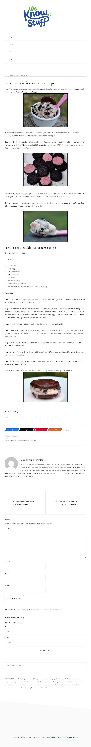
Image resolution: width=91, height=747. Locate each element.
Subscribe (45, 651)
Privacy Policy (45, 688)
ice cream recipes (23, 440)
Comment (9, 528)
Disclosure (73, 737)
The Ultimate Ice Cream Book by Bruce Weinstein (41, 371)
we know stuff (46, 17)
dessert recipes (11, 440)
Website (7, 585)
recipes (33, 440)
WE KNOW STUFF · (49, 737)
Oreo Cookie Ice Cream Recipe (30, 83)
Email (7, 573)
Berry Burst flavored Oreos (31, 197)
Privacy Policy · (63, 737)
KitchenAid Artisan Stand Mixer (36, 299)
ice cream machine (62, 343)
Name (7, 562)
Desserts (24, 75)
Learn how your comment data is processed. (46, 609)
